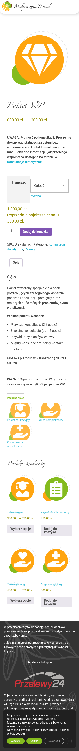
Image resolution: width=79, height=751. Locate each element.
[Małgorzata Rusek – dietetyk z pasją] (27, 6)
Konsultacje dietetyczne (24, 162)
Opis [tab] (16, 262)
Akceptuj (16, 741)
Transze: (19, 182)
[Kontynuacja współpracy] (20, 432)
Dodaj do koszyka (36, 232)
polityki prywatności (45, 729)
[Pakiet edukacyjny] (20, 410)
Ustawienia (54, 741)
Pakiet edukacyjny (18, 420)
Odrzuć (34, 741)
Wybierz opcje (20, 529)
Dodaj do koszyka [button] (50, 530)
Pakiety (30, 249)
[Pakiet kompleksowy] (50, 410)
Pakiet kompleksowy (50, 420)
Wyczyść (35, 195)
